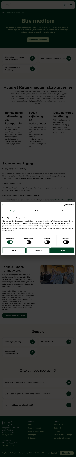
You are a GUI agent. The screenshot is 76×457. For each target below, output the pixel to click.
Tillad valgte (38, 250)
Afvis (14, 250)
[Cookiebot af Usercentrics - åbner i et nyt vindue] (65, 205)
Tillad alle (62, 250)
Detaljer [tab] (38, 211)
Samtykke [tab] (13, 211)
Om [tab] (63, 211)
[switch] (28, 242)
